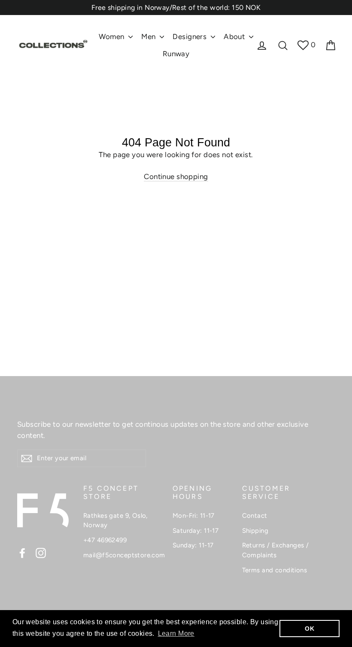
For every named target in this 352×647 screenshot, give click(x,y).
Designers (190, 36)
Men (149, 36)
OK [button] (309, 628)
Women (112, 36)
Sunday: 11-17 (193, 545)
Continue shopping (176, 176)
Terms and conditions (274, 570)
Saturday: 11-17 (195, 531)
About (235, 36)
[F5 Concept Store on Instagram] (41, 552)
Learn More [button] (176, 633)
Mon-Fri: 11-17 (194, 515)
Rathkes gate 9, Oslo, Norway (115, 520)
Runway (176, 53)
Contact (254, 515)
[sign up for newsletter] (26, 458)
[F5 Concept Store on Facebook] (22, 552)
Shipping (255, 531)
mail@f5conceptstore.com (121, 555)
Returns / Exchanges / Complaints (275, 550)
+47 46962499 (105, 540)
